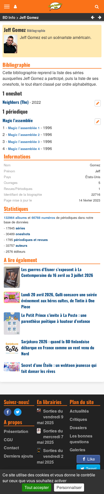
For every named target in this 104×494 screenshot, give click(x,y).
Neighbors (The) (16, 102)
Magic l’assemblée (18, 120)
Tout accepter (36, 487)
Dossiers (78, 427)
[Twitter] (19, 412)
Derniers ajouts (18, 456)
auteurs (21, 245)
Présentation (16, 431)
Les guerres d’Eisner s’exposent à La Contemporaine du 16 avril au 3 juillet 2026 (57, 272)
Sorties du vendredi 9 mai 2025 (50, 416)
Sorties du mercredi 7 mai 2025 (50, 436)
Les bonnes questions (81, 438)
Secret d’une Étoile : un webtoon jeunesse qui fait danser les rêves (58, 368)
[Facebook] (9, 412)
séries (20, 228)
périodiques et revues (31, 239)
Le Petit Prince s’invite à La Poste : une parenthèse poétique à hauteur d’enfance (55, 318)
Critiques (78, 419)
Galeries (77, 450)
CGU (8, 439)
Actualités (79, 411)
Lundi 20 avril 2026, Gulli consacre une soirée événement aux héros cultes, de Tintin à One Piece (59, 300)
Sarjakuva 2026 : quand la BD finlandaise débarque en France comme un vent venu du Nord (57, 347)
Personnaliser (69, 487)
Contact (11, 448)
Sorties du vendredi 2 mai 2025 (50, 456)
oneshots (23, 234)
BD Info (9, 17)
